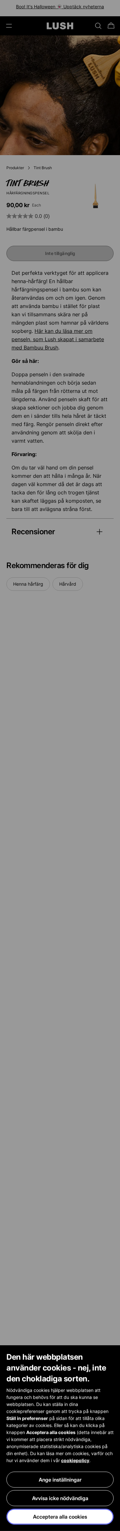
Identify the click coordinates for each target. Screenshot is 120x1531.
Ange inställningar (60, 1479)
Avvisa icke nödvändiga (60, 1498)
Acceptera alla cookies (60, 1516)
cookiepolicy (75, 1460)
